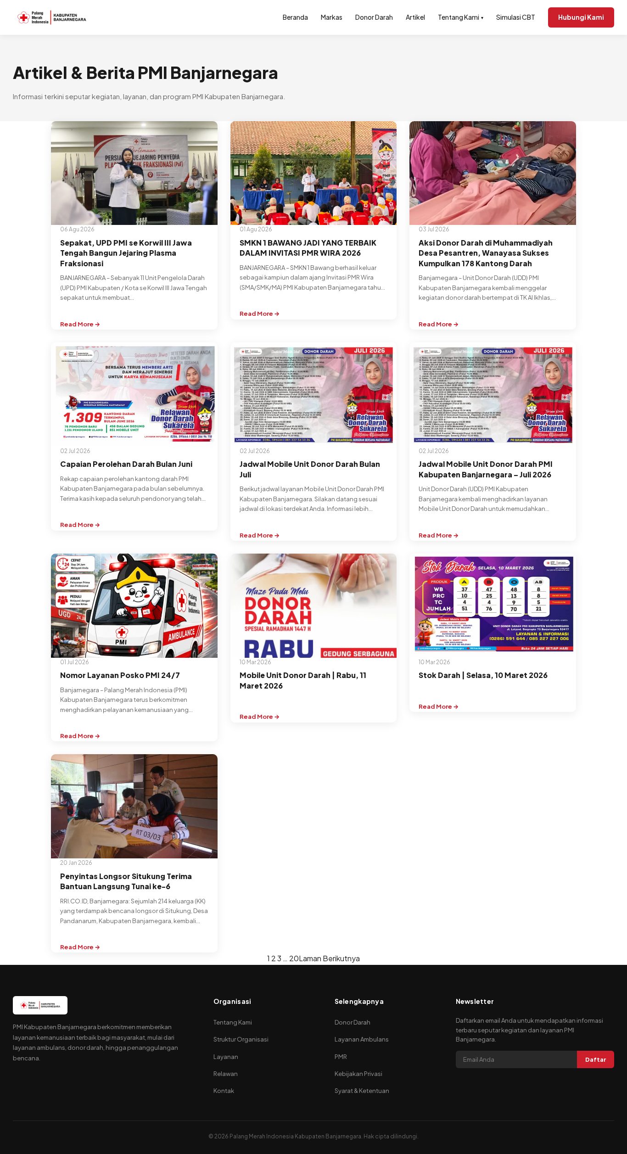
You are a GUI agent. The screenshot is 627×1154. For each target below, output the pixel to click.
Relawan (225, 1073)
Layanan (225, 1056)
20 (294, 958)
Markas (331, 17)
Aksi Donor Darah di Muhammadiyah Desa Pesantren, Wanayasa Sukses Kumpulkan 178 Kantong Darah (486, 253)
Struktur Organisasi (241, 1039)
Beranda (295, 17)
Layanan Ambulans (362, 1039)
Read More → (80, 324)
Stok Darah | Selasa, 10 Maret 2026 (483, 675)
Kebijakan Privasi (358, 1073)
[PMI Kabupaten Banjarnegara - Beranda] (52, 17)
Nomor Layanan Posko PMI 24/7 (120, 675)
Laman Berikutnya (329, 958)
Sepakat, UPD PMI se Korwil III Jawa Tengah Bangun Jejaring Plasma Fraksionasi (126, 253)
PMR (341, 1056)
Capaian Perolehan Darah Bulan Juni (126, 464)
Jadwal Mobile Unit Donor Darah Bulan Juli (310, 469)
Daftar (595, 1059)
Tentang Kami (460, 17)
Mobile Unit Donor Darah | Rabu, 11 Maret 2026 (303, 680)
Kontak (223, 1090)
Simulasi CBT (515, 17)
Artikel (415, 17)
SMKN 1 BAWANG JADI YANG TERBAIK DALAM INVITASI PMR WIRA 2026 (308, 248)
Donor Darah (374, 17)
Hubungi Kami (581, 17)
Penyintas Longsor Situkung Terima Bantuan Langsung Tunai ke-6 (126, 881)
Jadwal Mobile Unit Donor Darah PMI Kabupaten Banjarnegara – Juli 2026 (486, 469)
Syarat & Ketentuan (362, 1090)
